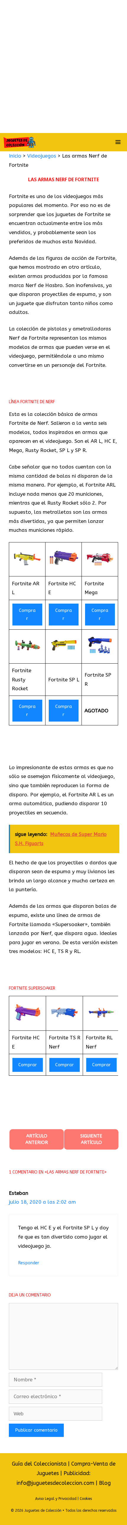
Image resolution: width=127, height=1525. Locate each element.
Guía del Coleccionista (39, 1464)
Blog (105, 1483)
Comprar (27, 614)
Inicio (15, 156)
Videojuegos (41, 156)
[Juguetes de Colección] (19, 142)
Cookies (86, 1499)
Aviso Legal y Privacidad (55, 1499)
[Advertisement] (63, 66)
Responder (28, 1262)
